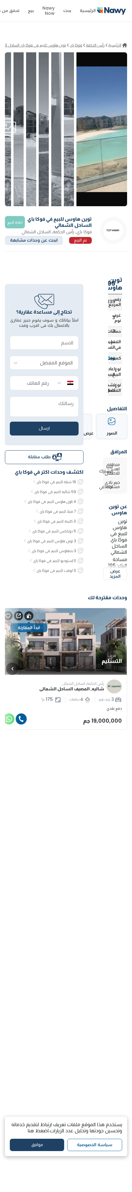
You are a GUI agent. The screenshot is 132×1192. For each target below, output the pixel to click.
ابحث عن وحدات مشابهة (34, 240)
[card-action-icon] (28, 615)
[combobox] (50, 363)
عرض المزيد (115, 574)
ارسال (44, 428)
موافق (37, 1145)
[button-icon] (21, 718)
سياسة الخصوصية (94, 1145)
